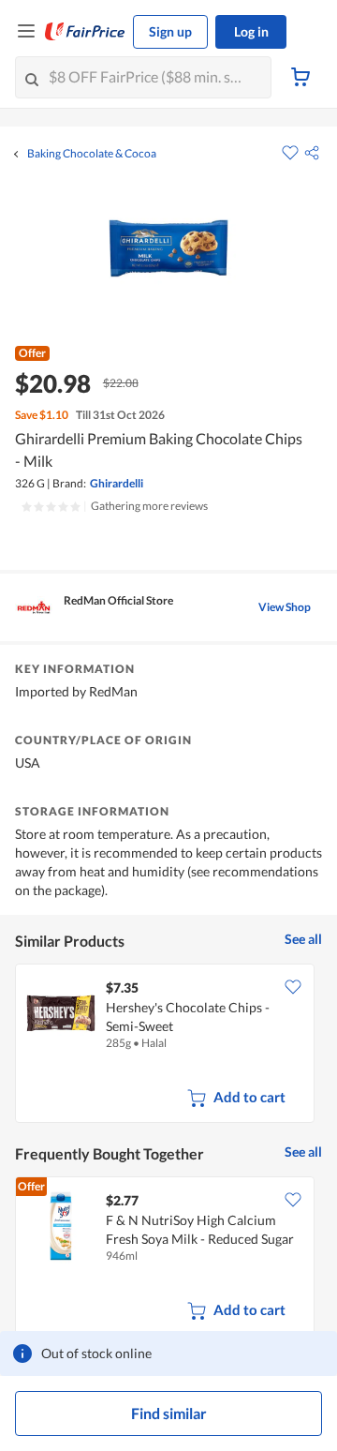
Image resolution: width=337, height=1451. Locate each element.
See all (303, 939)
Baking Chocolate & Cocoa (91, 153)
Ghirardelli (116, 483)
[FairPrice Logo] (85, 32)
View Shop (284, 607)
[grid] (168, 1045)
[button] (311, 152)
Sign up (170, 31)
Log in (251, 31)
